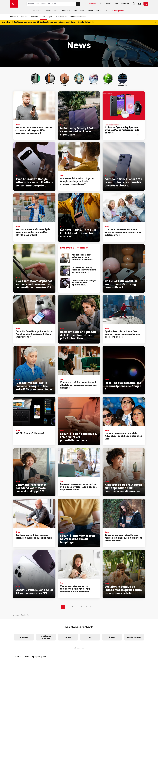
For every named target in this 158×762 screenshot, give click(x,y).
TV (106, 10)
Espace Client (145, 3)
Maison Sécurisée (94, 10)
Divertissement (61, 17)
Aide (116, 4)
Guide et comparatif (78, 17)
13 (91, 607)
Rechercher (78, 4)
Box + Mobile (79, 10)
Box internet (37, 10)
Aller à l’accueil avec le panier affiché (134, 4)
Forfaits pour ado (119, 10)
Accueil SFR (14, 4)
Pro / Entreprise (105, 4)
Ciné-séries (34, 17)
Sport (51, 17)
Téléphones (65, 10)
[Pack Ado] (124, 115)
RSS (44, 657)
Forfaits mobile (51, 10)
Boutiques (125, 4)
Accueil (24, 17)
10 (86, 607)
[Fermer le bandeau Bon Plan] (155, 22)
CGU (27, 657)
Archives (17, 657)
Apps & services (91, 4)
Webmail (140, 4)
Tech (43, 17)
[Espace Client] (145, 4)
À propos (36, 657)
